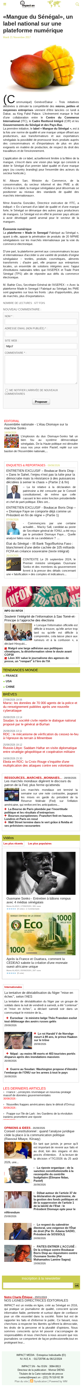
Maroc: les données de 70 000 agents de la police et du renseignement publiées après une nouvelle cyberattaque (40, 706)
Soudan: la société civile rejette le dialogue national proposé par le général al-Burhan (39, 722)
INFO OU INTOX (13, 610)
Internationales (13, 987)
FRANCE (11, 675)
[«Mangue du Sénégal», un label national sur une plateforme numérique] (41, 43)
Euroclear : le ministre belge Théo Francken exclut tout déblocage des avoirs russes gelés (40, 1019)
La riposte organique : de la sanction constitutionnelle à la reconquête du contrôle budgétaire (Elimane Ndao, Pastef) (53, 1174)
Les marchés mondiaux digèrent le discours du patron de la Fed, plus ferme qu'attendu (37, 783)
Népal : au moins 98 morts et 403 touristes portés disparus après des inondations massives (39, 1055)
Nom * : (9, 316)
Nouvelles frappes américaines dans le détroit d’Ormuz (40, 1101)
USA (8, 681)
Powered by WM (58, 1381)
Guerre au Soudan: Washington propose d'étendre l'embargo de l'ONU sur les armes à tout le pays (40, 1070)
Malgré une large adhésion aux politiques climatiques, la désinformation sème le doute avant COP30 (38, 651)
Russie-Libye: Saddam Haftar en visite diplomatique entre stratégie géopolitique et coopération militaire (40, 750)
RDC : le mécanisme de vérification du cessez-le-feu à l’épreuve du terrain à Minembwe (40, 736)
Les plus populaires (39, 843)
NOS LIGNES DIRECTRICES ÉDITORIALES (36, 1300)
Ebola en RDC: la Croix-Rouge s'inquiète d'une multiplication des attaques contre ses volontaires (38, 763)
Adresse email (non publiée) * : (26, 328)
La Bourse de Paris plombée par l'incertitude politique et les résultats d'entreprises (36, 810)
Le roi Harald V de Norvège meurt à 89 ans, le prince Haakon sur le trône (55, 1037)
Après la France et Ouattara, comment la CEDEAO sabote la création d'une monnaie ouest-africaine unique (37, 962)
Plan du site (21, 1381)
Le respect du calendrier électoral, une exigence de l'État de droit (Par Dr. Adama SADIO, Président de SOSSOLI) (55, 1229)
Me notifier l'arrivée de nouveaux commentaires (31, 392)
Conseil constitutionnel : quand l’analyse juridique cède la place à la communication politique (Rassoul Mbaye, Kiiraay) (39, 1135)
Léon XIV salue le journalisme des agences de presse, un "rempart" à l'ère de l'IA (36, 659)
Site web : (11, 340)
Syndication (40, 1381)
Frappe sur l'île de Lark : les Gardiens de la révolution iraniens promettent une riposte (37, 1111)
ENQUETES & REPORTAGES (25, 465)
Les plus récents (13, 843)
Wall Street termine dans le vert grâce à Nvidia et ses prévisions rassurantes (38, 824)
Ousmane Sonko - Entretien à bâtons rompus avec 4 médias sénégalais (38, 900)
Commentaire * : (16, 352)
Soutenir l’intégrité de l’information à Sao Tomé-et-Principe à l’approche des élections (40, 618)
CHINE (10, 686)
